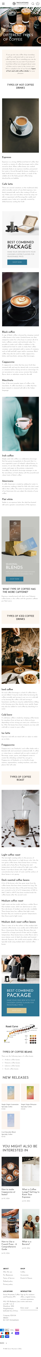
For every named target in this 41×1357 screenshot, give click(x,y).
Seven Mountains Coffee (15, 1348)
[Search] (33, 4)
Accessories (24, 1275)
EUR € (2, 1343)
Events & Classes (26, 1278)
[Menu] (3, 3)
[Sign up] (37, 1308)
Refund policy (8, 1281)
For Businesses (8, 1275)
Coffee (22, 1272)
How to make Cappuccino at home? (8, 1192)
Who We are (7, 1272)
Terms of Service (8, 1278)
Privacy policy (8, 1284)
